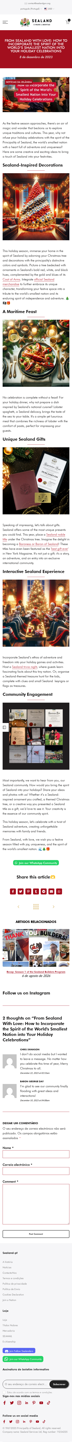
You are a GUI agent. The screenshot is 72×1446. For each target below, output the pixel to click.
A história (8, 1262)
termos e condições (42, 1392)
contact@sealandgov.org (39, 3)
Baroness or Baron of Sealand (38, 544)
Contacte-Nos (10, 1273)
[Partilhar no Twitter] (21, 891)
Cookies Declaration (13, 1294)
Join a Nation (9, 1300)
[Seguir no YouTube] (41, 1403)
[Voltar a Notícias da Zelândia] (36, 907)
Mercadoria (9, 1330)
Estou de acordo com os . (30, 1392)
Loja (5, 1320)
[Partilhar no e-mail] (51, 891)
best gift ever (59, 548)
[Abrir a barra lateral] (4, 727)
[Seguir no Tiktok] (49, 1403)
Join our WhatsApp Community (37, 863)
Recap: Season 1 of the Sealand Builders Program (36, 971)
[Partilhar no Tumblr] (36, 891)
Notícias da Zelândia (19, 82)
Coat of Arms (11, 279)
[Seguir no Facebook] (4, 1403)
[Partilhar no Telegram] (44, 891)
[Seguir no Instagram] (19, 1403)
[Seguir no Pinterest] (34, 1403)
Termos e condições (13, 1278)
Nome (8, 1148)
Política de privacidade (15, 1283)
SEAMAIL (7, 1336)
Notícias (7, 1267)
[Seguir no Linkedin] (26, 1403)
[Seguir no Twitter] (12, 1403)
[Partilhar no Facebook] (13, 891)
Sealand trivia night (24, 667)
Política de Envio (11, 1289)
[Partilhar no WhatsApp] (59, 891)
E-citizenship (9, 1341)
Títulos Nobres (10, 1325)
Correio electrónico (18, 1164)
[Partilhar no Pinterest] (28, 891)
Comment (11, 1181)
